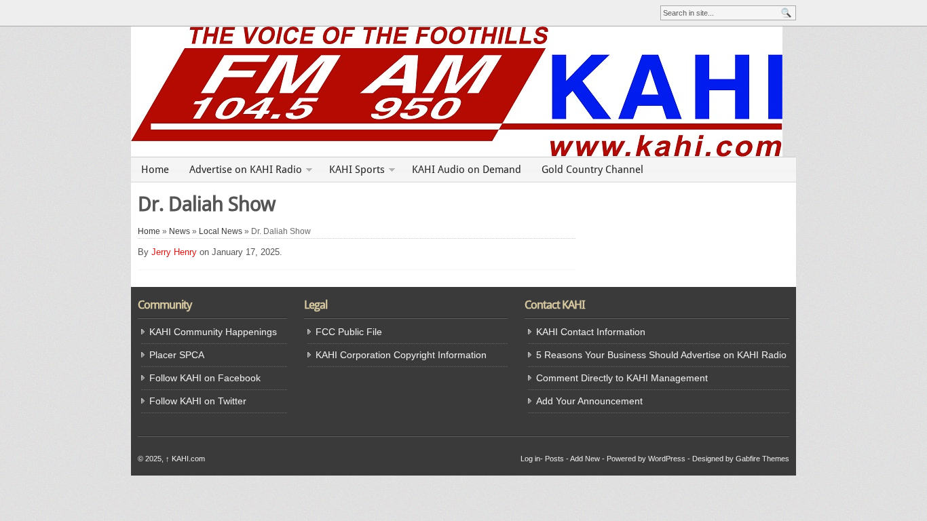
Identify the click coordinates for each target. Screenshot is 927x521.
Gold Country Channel (592, 169)
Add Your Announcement (589, 400)
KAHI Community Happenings (213, 331)
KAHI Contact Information (590, 331)
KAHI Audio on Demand (466, 169)
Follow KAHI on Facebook (205, 377)
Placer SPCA (176, 354)
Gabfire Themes (762, 459)
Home (155, 169)
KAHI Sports (357, 169)
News (179, 231)
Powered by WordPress (646, 459)
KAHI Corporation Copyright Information (401, 354)
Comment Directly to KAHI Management (622, 377)
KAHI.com (185, 459)
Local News (220, 231)
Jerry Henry (174, 252)
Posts (554, 459)
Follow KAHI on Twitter (197, 400)
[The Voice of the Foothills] (463, 91)
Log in (530, 459)
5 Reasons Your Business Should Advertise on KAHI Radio (661, 354)
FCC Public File (349, 331)
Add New (585, 459)
